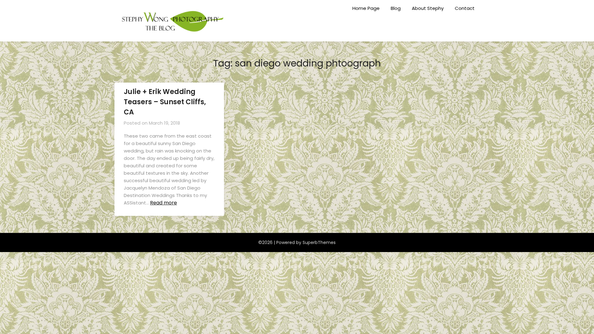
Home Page (366, 8)
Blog (396, 8)
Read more (163, 202)
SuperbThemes (319, 242)
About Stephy (428, 8)
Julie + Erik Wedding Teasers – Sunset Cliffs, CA (165, 102)
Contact (465, 8)
